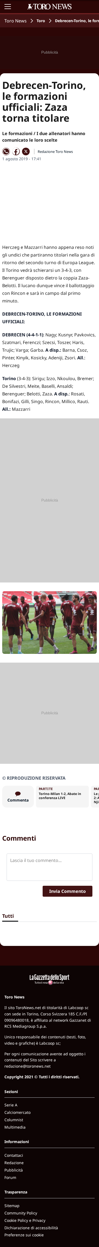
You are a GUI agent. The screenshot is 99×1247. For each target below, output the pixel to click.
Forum (10, 1177)
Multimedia (15, 1127)
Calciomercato (17, 1112)
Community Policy (20, 1213)
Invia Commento (67, 891)
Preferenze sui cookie (24, 1234)
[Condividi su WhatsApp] (6, 151)
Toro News (15, 21)
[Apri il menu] (7, 6)
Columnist (13, 1119)
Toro (41, 20)
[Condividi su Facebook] (16, 151)
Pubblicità (13, 1170)
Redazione (14, 1162)
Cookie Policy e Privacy (24, 1220)
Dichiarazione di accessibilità (31, 1227)
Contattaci (13, 1155)
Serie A (10, 1105)
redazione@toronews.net (27, 1066)
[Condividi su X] (26, 151)
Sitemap (12, 1205)
